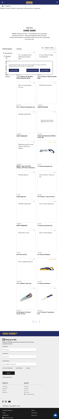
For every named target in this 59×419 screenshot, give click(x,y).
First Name (5, 346)
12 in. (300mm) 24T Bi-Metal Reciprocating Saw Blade (24, 77)
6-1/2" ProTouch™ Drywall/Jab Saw (45, 313)
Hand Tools (8, 6)
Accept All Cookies (45, 70)
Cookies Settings (14, 70)
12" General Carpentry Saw (44, 166)
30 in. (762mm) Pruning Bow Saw (25, 107)
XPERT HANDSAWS (21, 136)
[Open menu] (2, 2)
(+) (4, 56)
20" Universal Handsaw (43, 254)
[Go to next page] (39, 321)
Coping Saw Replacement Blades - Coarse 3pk (46, 136)
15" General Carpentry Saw (44, 225)
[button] (2, 402)
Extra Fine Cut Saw (21, 254)
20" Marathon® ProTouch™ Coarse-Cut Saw (23, 313)
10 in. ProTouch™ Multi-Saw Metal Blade (46, 77)
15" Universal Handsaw (43, 283)
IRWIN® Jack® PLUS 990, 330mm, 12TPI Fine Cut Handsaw (25, 166)
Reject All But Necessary (32, 70)
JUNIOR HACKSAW (42, 107)
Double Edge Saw (21, 196)
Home (2, 6)
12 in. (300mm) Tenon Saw (23, 283)
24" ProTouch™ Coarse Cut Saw (46, 196)
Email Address (5, 361)
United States (19, 368)
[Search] (57, 2)
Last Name (5, 353)
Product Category (7, 49)
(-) (3, 53)
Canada (28, 368)
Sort (42, 48)
